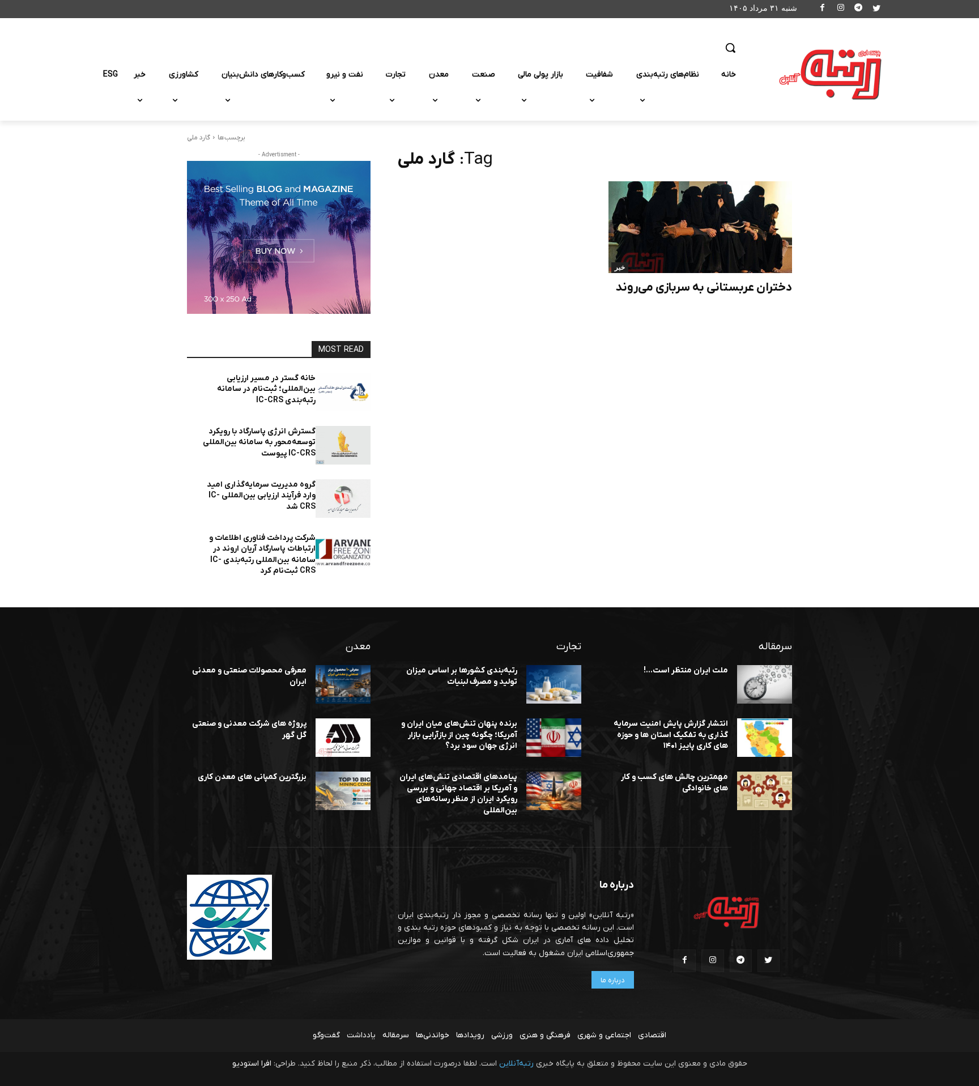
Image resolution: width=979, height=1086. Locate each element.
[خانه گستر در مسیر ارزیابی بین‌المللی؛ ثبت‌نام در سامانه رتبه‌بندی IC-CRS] (343, 392)
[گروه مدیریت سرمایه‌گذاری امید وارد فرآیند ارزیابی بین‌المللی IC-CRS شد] (343, 498)
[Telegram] (858, 9)
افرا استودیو (251, 1063)
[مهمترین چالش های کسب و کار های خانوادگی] (764, 791)
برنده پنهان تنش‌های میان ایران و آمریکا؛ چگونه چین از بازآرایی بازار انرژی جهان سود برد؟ (459, 734)
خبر (620, 267)
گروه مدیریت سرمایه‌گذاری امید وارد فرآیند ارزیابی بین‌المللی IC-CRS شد (261, 495)
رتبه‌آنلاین (516, 1063)
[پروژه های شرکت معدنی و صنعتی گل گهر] (343, 737)
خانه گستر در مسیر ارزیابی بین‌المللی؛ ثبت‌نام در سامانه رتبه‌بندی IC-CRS (266, 389)
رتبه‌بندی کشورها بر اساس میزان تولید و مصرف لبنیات (461, 676)
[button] (730, 47)
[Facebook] (823, 9)
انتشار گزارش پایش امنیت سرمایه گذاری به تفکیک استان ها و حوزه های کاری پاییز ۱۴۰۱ (671, 734)
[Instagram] (840, 9)
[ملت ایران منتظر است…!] (764, 684)
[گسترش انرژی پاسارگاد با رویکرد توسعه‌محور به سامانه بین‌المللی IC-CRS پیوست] (343, 445)
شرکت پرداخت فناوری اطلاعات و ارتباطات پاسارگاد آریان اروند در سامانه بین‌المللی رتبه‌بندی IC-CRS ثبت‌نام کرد (262, 555)
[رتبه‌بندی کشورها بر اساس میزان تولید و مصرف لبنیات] (553, 684)
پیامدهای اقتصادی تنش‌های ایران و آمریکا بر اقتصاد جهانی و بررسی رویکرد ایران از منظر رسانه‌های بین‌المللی (458, 794)
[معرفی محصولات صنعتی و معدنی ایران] (343, 684)
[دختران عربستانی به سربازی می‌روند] (700, 227)
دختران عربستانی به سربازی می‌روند (703, 287)
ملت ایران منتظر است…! (686, 670)
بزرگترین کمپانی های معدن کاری (252, 777)
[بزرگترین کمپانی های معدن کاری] (343, 791)
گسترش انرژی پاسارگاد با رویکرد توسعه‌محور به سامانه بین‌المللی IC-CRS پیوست (259, 442)
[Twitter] (876, 9)
